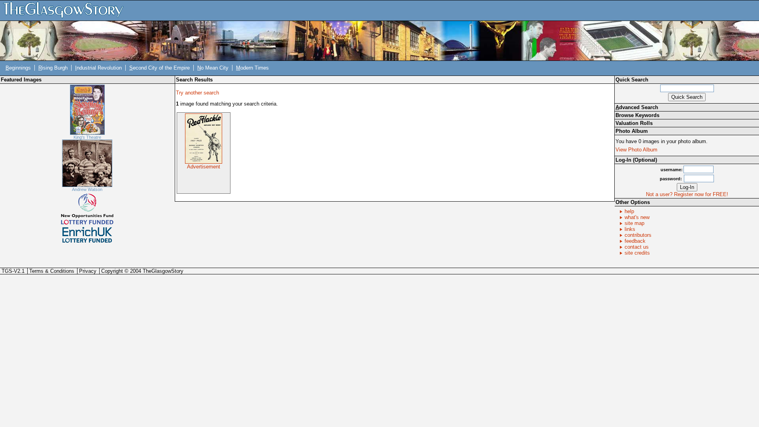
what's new (637, 217)
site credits (637, 253)
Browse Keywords (637, 115)
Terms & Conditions (51, 271)
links (630, 229)
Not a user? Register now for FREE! (687, 194)
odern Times (252, 68)
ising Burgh (53, 68)
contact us (637, 247)
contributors (638, 235)
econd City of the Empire (159, 68)
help (629, 211)
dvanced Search (637, 107)
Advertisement (203, 167)
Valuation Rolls (634, 123)
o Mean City (212, 68)
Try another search (197, 93)
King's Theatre (87, 137)
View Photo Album (636, 150)
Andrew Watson (87, 189)
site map (634, 223)
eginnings (18, 68)
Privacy (87, 271)
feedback (635, 241)
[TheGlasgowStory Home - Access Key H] (66, 10)
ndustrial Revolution (98, 68)
